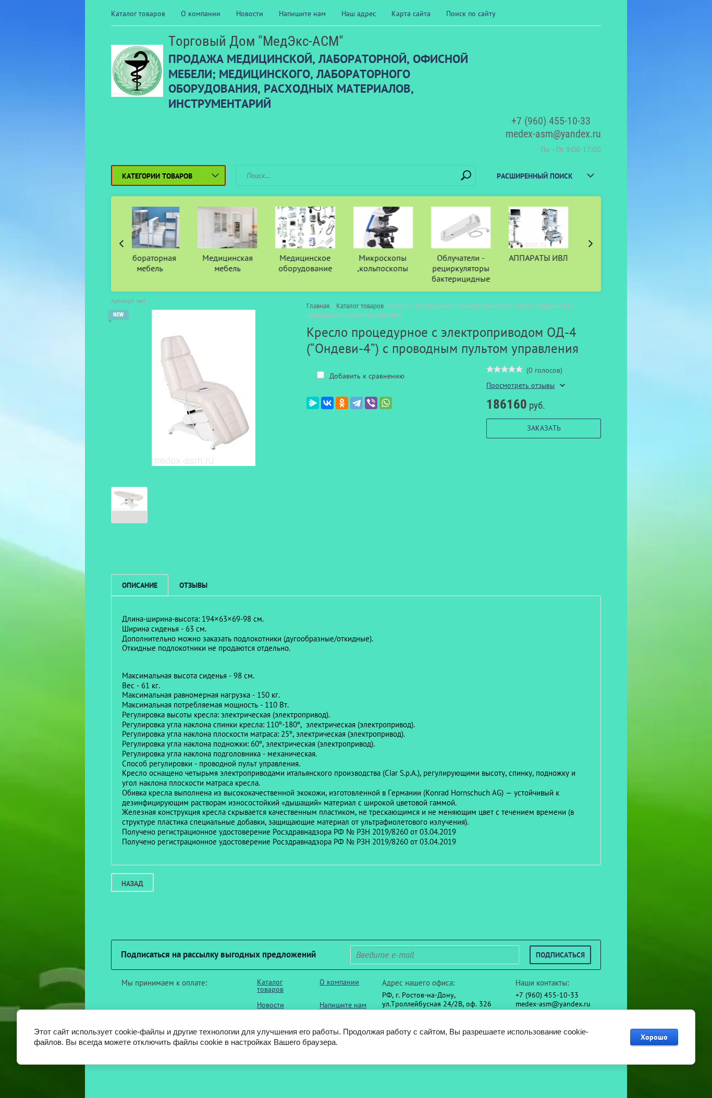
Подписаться (560, 955)
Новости (249, 13)
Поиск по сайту (471, 13)
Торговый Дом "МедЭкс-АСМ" (255, 41)
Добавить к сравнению (365, 376)
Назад (132, 883)
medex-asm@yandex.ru (553, 134)
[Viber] (371, 403)
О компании (200, 13)
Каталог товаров (138, 13)
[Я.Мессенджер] (312, 403)
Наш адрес (358, 13)
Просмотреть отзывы (520, 385)
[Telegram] (356, 403)
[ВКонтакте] (327, 403)
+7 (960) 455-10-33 (551, 121)
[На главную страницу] (137, 72)
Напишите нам (302, 13)
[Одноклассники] (342, 403)
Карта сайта (411, 13)
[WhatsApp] (385, 403)
